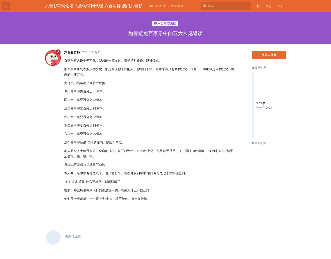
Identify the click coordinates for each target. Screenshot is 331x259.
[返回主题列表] (6, 6)
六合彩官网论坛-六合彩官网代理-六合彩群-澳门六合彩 (93, 5)
